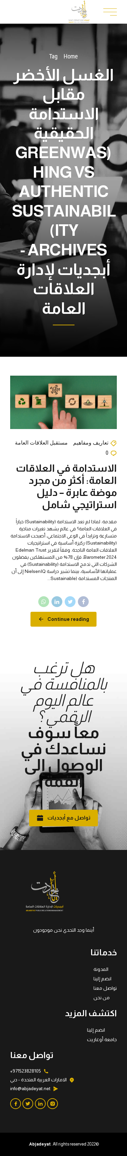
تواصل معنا (105, 988)
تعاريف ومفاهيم (90, 442)
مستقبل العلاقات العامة (41, 442)
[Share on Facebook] (83, 601)
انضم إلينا (102, 978)
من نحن (101, 997)
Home (71, 56)
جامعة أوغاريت (102, 1039)
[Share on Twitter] (70, 601)
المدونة (100, 969)
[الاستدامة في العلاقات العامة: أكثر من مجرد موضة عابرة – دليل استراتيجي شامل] (63, 402)
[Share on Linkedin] (56, 601)
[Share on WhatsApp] (43, 601)
